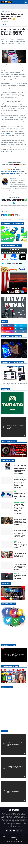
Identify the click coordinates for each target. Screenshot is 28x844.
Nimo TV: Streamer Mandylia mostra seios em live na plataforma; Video (20, 545)
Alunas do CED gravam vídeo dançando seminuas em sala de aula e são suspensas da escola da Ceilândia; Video (20, 469)
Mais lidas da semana (8, 460)
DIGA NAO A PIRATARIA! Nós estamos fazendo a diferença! (20, 577)
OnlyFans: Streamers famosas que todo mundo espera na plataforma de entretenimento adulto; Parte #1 (20, 483)
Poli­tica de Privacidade (16, 839)
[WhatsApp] (7, 24)
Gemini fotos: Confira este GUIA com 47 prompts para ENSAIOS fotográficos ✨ (20, 522)
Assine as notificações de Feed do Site (10, 171)
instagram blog (5, 133)
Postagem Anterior (6, 219)
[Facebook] (3, 24)
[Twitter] (5, 24)
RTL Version (19, 841)
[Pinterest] (12, 215)
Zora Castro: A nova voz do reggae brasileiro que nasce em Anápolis (20, 567)
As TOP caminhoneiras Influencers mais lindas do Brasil (20, 555)
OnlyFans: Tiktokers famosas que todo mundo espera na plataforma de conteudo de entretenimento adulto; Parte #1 (19, 508)
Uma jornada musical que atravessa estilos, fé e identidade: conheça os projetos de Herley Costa (20, 533)
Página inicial (4, 11)
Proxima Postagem (21, 219)
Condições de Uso (10, 841)
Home (7, 839)
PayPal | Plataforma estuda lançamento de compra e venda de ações (20, 496)
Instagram (10, 11)
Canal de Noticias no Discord (13, 173)
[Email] (16, 215)
